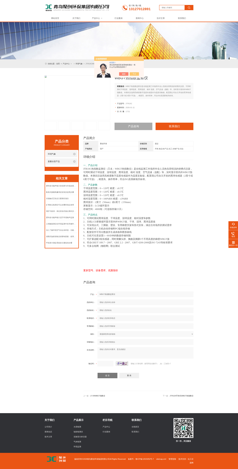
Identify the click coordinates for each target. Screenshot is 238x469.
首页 (58, 64)
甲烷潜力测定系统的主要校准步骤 (59, 243)
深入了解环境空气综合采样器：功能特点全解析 (61, 230)
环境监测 (77, 447)
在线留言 (135, 427)
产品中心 (96, 18)
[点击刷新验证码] (122, 363)
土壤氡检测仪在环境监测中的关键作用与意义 (61, 224)
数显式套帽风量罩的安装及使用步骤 (60, 192)
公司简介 (48, 427)
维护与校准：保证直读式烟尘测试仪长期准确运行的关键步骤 (61, 211)
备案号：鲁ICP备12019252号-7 (141, 459)
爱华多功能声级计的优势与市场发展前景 (61, 186)
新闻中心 (140, 18)
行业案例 (118, 18)
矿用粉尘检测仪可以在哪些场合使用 (60, 205)
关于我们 (76, 18)
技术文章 (161, 18)
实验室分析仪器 (80, 437)
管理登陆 (172, 459)
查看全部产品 (54, 161)
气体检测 (77, 442)
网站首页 (55, 18)
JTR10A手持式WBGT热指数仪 (181, 396)
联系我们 (182, 18)
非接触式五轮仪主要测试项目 (57, 198)
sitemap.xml (161, 459)
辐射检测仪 (78, 432)
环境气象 (79, 64)
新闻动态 (48, 432)
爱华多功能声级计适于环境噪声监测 (60, 217)
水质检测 (77, 427)
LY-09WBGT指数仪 (97, 396)
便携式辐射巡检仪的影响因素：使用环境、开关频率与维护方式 (61, 236)
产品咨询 (133, 126)
